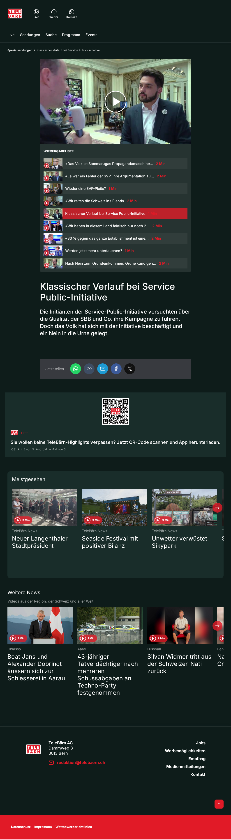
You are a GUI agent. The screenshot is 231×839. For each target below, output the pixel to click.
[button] (89, 368)
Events (91, 34)
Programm (71, 34)
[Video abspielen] (115, 101)
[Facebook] (116, 368)
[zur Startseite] (15, 13)
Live (11, 34)
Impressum (43, 827)
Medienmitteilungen (186, 766)
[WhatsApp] (75, 368)
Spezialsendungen (19, 50)
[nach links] (13, 508)
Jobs (201, 742)
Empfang (197, 758)
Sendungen (30, 34)
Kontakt (198, 774)
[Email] (102, 368)
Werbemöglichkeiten (185, 750)
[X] (129, 368)
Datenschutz (21, 827)
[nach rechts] (217, 508)
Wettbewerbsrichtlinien (73, 827)
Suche (51, 34)
